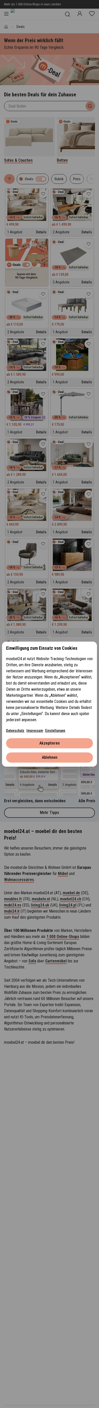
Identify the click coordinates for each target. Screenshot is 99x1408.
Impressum (34, 731)
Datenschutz (15, 731)
